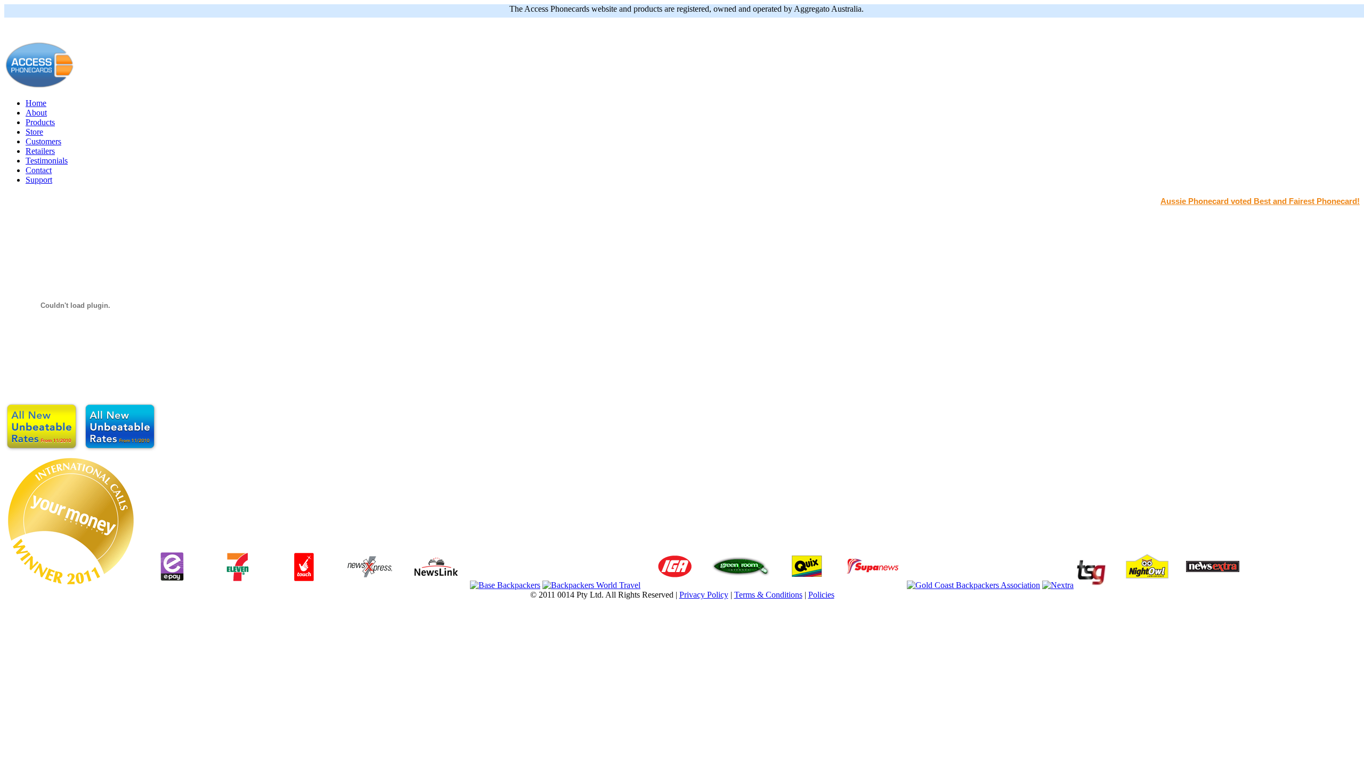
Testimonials (47, 160)
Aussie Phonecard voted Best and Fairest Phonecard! (1260, 201)
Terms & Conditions (768, 594)
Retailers (40, 151)
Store (34, 131)
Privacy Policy (703, 594)
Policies (821, 594)
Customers (43, 141)
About (36, 112)
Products (40, 122)
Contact (39, 170)
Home (36, 103)
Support (39, 179)
